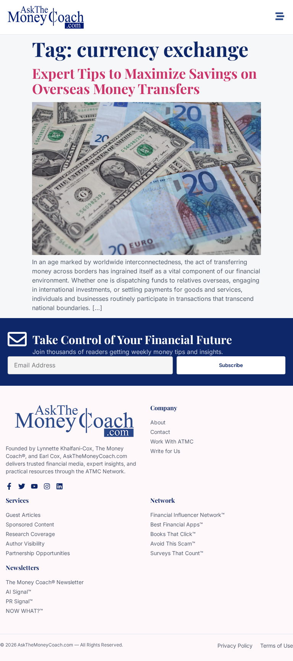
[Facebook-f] (9, 486)
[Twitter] (21, 486)
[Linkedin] (59, 486)
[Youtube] (34, 486)
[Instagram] (46, 486)
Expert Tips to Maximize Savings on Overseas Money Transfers (144, 80)
